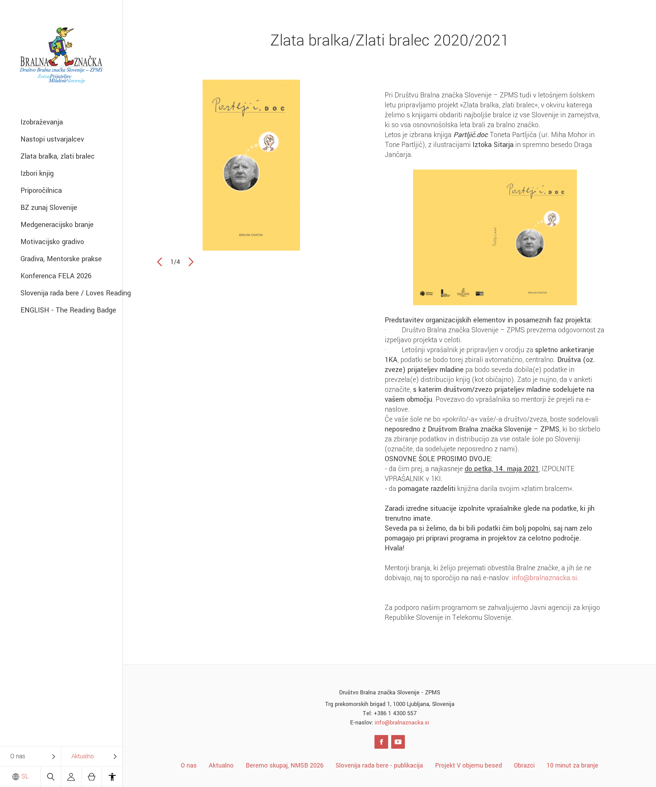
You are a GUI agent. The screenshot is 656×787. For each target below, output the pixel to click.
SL (24, 776)
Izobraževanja (41, 122)
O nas (17, 756)
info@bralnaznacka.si (544, 578)
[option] (251, 165)
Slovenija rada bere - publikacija (379, 765)
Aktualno (82, 756)
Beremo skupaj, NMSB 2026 (285, 765)
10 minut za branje (572, 765)
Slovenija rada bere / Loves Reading (71, 293)
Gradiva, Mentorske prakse (61, 259)
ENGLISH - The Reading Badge (68, 310)
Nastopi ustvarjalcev (52, 139)
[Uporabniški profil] (71, 776)
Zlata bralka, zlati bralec (57, 156)
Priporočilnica (41, 191)
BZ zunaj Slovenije (48, 208)
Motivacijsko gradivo (52, 242)
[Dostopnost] (112, 776)
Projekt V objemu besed (468, 765)
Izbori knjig (37, 173)
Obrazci (524, 765)
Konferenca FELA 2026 (56, 276)
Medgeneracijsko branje (57, 225)
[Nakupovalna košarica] (92, 776)
